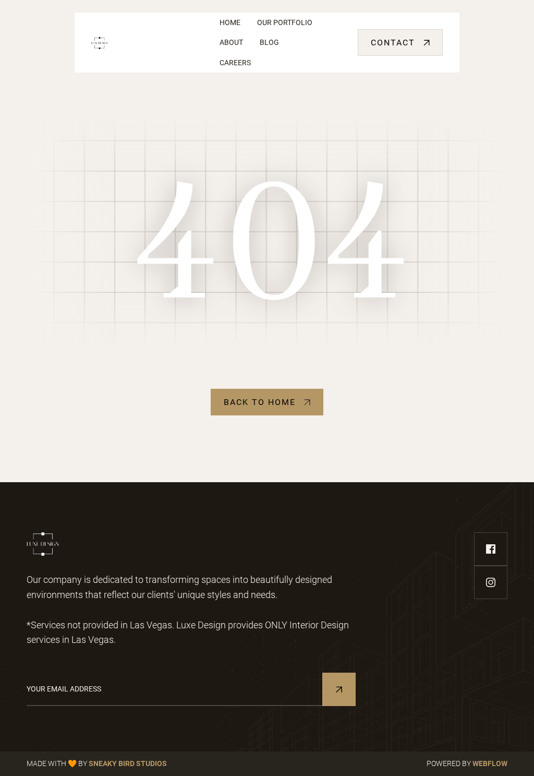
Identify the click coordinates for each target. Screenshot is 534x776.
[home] (147, 42)
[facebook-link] (490, 549)
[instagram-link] (490, 582)
